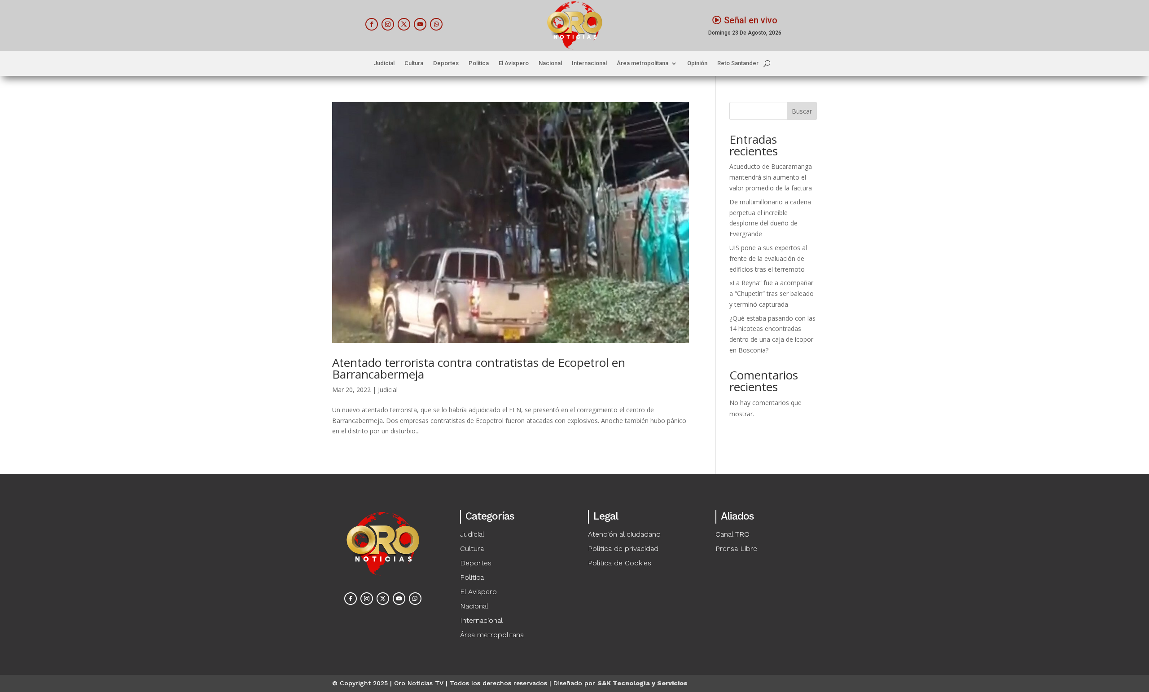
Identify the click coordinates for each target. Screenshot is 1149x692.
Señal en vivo (750, 20)
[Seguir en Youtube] (420, 24)
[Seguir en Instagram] (388, 24)
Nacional (550, 63)
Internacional (589, 63)
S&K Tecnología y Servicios (642, 683)
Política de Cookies (619, 563)
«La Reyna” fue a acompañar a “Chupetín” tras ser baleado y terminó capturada (771, 293)
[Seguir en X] (404, 24)
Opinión (697, 63)
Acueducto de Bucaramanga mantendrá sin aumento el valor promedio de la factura (770, 177)
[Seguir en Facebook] (371, 24)
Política (479, 63)
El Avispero (514, 63)
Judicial (384, 63)
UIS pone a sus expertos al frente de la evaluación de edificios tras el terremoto (768, 258)
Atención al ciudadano (624, 534)
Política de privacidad (623, 548)
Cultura (413, 63)
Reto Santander (738, 63)
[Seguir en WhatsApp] (436, 24)
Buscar (802, 111)
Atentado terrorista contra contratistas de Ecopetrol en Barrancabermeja (478, 368)
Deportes (446, 63)
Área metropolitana (642, 63)
